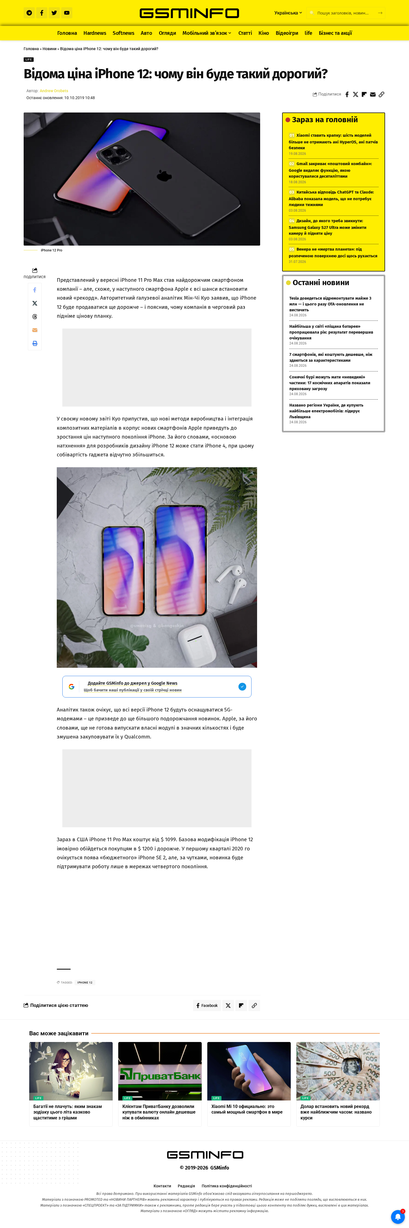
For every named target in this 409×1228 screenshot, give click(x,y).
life (29, 59)
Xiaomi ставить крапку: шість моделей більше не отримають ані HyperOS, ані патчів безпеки (333, 141)
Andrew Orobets (54, 91)
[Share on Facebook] (347, 94)
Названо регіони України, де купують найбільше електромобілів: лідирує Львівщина (326, 411)
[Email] (373, 94)
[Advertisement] (157, 368)
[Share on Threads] (34, 316)
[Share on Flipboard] (364, 94)
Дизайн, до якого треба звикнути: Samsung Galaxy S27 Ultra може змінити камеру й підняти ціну (327, 227)
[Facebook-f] (41, 12)
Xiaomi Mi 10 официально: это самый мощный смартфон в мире (247, 1109)
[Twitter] (54, 12)
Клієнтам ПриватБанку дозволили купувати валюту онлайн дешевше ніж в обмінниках (159, 1112)
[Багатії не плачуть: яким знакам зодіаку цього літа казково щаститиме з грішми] (71, 1071)
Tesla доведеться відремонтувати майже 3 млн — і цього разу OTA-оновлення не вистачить (330, 304)
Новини (49, 49)
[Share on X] (355, 94)
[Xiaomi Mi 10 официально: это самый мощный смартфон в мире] (249, 1071)
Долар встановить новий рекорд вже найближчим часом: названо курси (336, 1112)
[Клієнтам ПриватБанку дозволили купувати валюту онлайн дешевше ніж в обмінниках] (160, 1071)
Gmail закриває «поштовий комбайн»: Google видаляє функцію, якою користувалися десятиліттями (330, 170)
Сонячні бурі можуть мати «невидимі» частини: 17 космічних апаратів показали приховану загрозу (329, 383)
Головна (31, 49)
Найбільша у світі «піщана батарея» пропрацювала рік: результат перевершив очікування (331, 332)
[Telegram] (29, 12)
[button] (381, 94)
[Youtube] (66, 12)
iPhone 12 (85, 982)
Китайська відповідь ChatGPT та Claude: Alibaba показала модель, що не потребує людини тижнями (331, 198)
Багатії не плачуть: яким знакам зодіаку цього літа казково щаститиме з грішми (67, 1112)
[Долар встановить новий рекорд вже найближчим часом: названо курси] (338, 1071)
